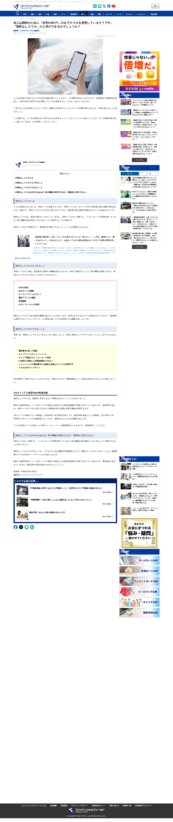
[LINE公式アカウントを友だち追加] (99, 6)
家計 (99, 14)
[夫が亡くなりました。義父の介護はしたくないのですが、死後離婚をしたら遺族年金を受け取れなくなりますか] (126, 194)
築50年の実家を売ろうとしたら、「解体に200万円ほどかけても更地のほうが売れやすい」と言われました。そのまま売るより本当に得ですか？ (145, 207)
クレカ (119, 14)
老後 (92, 14)
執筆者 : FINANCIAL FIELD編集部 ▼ (34, 162)
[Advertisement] (65, 141)
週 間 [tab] (129, 173)
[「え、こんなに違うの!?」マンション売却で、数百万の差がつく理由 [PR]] (140, 514)
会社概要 (53, 805)
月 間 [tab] (148, 173)
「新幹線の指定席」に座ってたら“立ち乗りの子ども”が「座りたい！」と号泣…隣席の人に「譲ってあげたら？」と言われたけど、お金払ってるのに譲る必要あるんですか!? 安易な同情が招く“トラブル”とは (145, 222)
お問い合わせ (114, 805)
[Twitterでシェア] (21, 527)
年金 (47, 14)
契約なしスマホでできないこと (29, 187)
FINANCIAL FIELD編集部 (29, 30)
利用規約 (64, 805)
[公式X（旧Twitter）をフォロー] (104, 6)
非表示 (66, 173)
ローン (63, 14)
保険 (55, 14)
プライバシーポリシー (79, 805)
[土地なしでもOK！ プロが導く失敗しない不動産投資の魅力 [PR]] (140, 488)
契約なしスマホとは (24, 178)
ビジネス (129, 14)
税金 (40, 14)
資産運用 (73, 14)
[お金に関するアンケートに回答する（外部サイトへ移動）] (139, 533)
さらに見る (139, 160)
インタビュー (142, 14)
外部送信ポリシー (98, 805)
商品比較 (154, 14)
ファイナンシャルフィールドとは (33, 805)
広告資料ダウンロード (143, 805)
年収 (24, 14)
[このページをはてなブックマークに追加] (95, 6)
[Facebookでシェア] (16, 527)
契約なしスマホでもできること (29, 183)
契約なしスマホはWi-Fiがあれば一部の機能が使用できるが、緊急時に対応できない (51, 192)
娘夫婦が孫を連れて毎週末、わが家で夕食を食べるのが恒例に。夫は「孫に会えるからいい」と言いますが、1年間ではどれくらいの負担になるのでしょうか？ (145, 238)
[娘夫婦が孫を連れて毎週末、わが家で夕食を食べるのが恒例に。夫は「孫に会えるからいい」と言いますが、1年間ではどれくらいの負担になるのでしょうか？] (126, 236)
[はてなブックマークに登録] (32, 527)
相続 (32, 14)
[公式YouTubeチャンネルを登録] (113, 6)
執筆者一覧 (127, 805)
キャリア (109, 14)
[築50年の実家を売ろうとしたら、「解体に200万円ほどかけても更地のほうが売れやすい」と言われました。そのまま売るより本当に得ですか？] (126, 205)
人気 (17, 14)
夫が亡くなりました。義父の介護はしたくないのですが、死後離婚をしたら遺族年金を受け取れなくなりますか (144, 195)
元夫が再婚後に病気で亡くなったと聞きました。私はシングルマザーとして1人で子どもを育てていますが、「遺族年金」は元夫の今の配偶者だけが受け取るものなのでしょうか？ (145, 182)
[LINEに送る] (26, 527)
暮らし (83, 14)
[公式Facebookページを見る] (109, 6)
